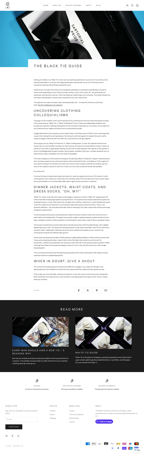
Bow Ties (57, 5)
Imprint (71, 422)
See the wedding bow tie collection (50, 105)
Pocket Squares (73, 5)
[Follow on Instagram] (6, 436)
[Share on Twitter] (87, 290)
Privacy (71, 411)
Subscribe (14, 427)
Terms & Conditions (76, 414)
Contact (52, 411)
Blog (98, 5)
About (89, 5)
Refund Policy (74, 418)
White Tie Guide (86, 352)
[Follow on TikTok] (18, 436)
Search (52, 414)
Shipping (53, 418)
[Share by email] (105, 290)
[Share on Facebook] (78, 290)
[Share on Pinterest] (96, 290)
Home (45, 5)
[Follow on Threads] (12, 436)
